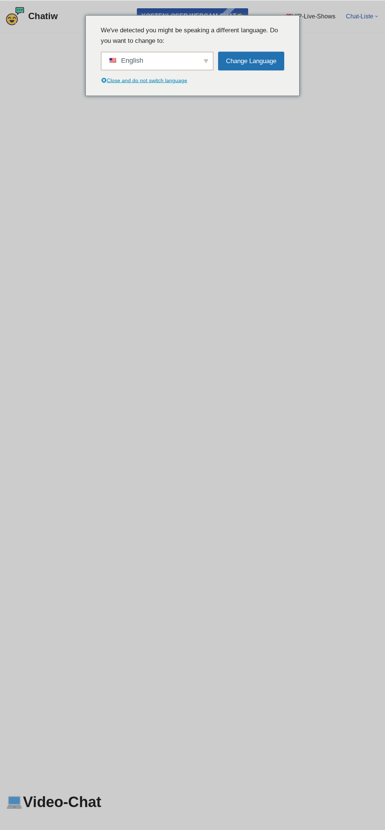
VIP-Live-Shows (313, 16)
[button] (376, 16)
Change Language (251, 60)
